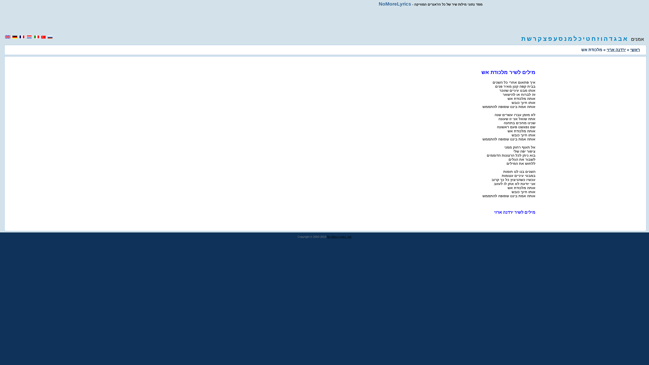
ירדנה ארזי (616, 50)
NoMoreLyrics (395, 4)
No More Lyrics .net (339, 236)
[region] (324, 20)
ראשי (635, 50)
